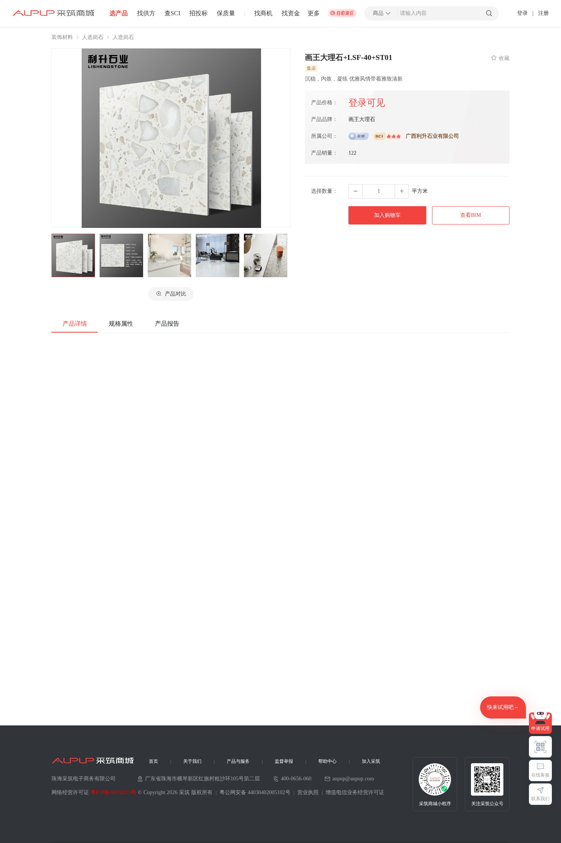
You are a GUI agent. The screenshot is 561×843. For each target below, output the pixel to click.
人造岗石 (92, 37)
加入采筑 (371, 761)
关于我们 (192, 761)
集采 (311, 68)
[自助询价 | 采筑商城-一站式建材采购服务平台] (342, 13)
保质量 (226, 13)
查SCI (172, 13)
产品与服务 (238, 761)
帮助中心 (327, 761)
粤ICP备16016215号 (113, 792)
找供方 (146, 13)
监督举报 (284, 761)
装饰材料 (62, 37)
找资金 (291, 13)
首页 (153, 761)
